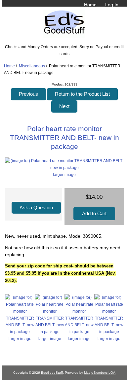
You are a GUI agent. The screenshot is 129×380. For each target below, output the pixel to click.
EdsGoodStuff (52, 372)
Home (90, 4)
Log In (111, 4)
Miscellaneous (32, 66)
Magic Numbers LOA (99, 372)
